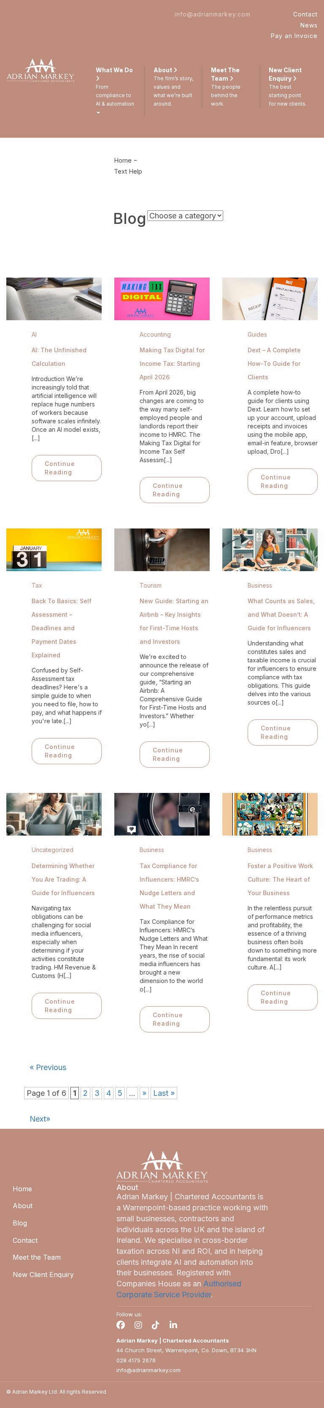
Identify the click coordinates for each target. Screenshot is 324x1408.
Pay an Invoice (294, 35)
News (309, 25)
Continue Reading (60, 468)
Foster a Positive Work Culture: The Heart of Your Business (280, 879)
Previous (48, 1067)
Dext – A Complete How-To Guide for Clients (274, 363)
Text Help (128, 171)
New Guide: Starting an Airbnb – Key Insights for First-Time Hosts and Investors (174, 621)
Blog (20, 1223)
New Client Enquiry (43, 1274)
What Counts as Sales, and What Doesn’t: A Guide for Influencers (281, 614)
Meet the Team (37, 1257)
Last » (164, 1093)
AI (34, 334)
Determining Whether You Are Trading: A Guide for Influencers (63, 879)
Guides (257, 334)
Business (260, 585)
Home (123, 160)
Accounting (155, 334)
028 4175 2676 (136, 1360)
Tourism (151, 585)
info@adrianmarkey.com (213, 14)
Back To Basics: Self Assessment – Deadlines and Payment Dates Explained (62, 628)
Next (40, 1118)
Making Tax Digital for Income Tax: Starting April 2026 (172, 363)
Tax (37, 585)
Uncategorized (52, 849)
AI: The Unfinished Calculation (59, 356)
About (22, 1205)
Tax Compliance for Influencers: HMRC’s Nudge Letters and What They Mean (169, 886)
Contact (305, 14)
